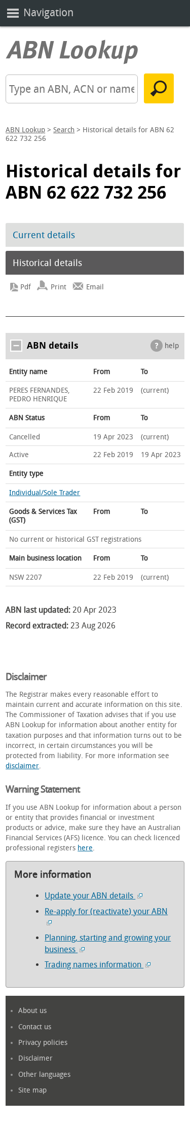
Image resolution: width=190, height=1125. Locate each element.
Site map (32, 1090)
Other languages (44, 1074)
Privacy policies (42, 1042)
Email (95, 287)
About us (32, 1010)
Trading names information (94, 964)
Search (63, 130)
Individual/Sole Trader (44, 493)
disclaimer (22, 766)
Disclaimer (35, 1058)
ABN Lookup (25, 130)
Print (58, 287)
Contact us (34, 1027)
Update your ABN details (90, 896)
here (85, 848)
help (172, 346)
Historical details (47, 263)
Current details (44, 235)
